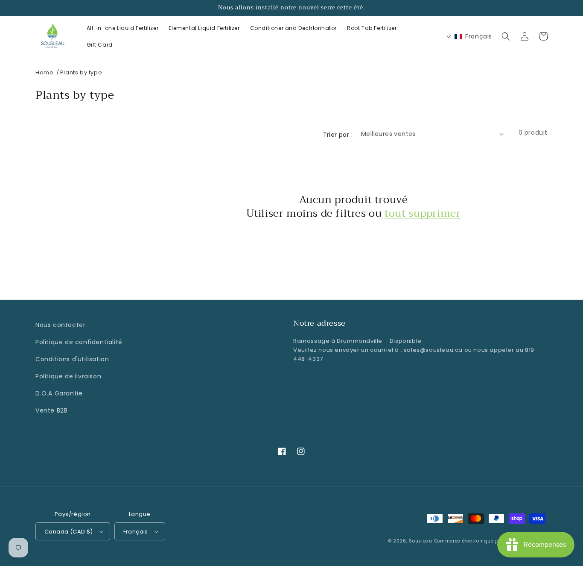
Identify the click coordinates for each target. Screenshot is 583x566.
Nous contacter (60, 325)
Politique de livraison (68, 376)
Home (44, 72)
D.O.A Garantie (58, 393)
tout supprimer (423, 213)
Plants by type (81, 72)
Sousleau (420, 541)
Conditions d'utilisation (72, 359)
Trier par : (338, 134)
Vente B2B (51, 410)
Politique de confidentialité (78, 342)
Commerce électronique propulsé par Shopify (491, 541)
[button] (505, 36)
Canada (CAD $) (68, 532)
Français (135, 532)
